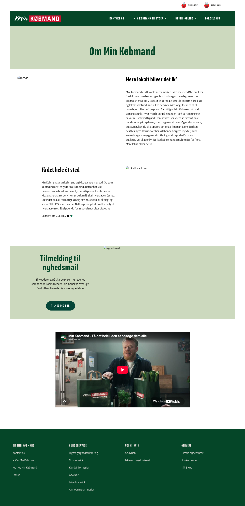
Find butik (193, 5)
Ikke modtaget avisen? (137, 460)
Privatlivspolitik (77, 482)
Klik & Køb (187, 467)
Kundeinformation (79, 467)
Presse (16, 475)
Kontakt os (117, 18)
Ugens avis (216, 5)
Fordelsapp (213, 18)
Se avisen (130, 453)
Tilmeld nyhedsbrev (193, 453)
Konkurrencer (189, 460)
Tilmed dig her (60, 305)
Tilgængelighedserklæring (83, 453)
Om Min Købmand (25, 460)
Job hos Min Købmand (25, 467)
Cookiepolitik (76, 460)
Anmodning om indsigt (81, 489)
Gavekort (74, 475)
